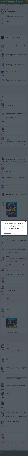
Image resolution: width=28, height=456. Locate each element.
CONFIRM (7, 233)
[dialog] (14, 228)
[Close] (25, 221)
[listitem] (14, 231)
